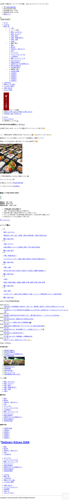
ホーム (6, 22)
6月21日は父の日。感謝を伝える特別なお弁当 (18, 319)
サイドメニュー (16, 60)
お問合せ (17, 186)
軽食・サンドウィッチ (18, 58)
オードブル (14, 52)
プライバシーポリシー (11, 487)
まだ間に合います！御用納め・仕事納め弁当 (18, 336)
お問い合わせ (8, 88)
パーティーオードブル (18, 54)
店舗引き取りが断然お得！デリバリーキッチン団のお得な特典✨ (25, 326)
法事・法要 (14, 39)
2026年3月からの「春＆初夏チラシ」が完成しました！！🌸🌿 (24, 329)
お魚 (12, 51)
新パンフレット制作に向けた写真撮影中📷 (17, 322)
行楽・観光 (14, 36)
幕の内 (13, 47)
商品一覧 (6, 476)
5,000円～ (14, 80)
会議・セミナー (16, 34)
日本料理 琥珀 (15, 67)
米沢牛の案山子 (16, 65)
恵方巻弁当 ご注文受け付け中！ (14, 333)
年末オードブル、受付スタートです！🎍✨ (18, 340)
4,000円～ (14, 79)
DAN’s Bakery (15, 62)
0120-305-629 (11, 7)
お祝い (13, 41)
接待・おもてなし (16, 32)
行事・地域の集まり (17, 37)
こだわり (6, 24)
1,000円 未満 (15, 71)
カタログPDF (8, 90)
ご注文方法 (7, 82)
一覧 (12, 28)
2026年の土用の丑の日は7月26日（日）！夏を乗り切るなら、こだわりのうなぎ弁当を (32, 315)
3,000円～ (14, 77)
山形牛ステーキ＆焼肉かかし (20, 63)
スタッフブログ (9, 119)
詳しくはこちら (5, 220)
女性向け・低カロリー (18, 49)
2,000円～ (14, 75)
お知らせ (6, 491)
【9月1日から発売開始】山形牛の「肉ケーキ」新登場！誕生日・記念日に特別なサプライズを (34, 306)
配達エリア (7, 14)
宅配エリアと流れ (9, 84)
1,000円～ (14, 73)
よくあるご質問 (9, 86)
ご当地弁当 (14, 56)
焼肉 (12, 45)
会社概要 (6, 489)
